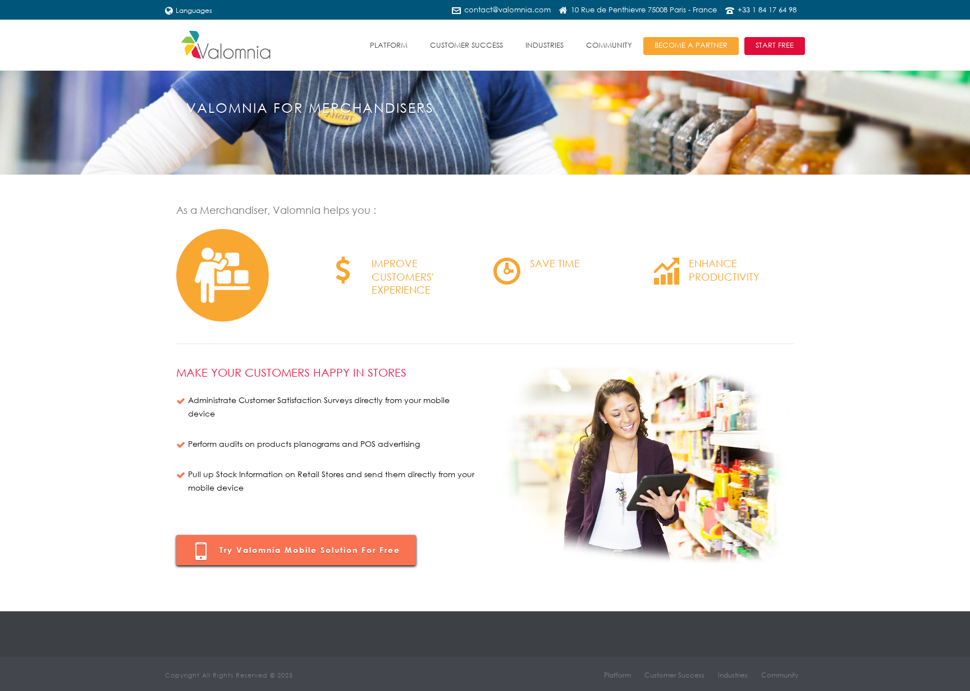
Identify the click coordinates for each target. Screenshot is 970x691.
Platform (389, 45)
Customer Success (466, 45)
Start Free (775, 45)
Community (609, 45)
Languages (194, 10)
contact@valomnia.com (507, 10)
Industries (544, 45)
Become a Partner (691, 45)
